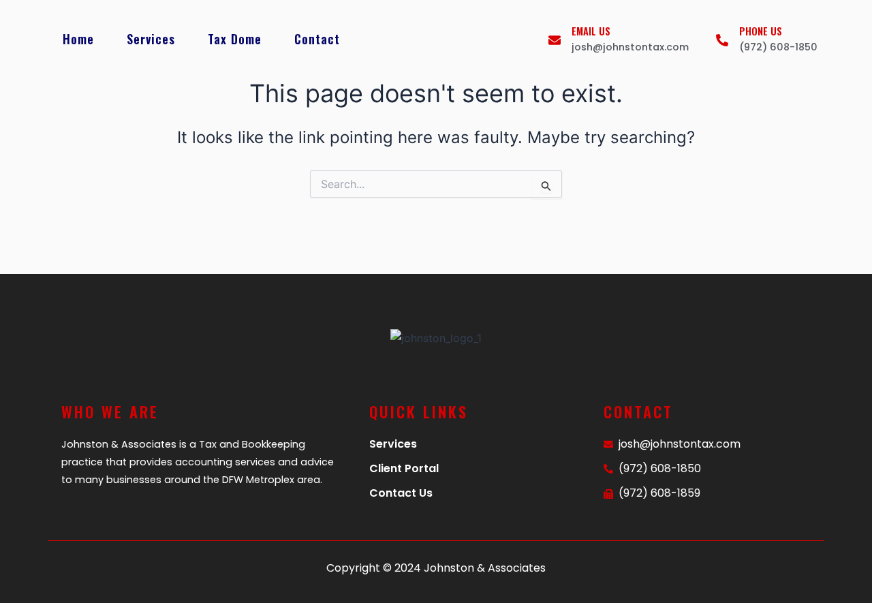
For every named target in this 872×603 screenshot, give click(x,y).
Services (151, 39)
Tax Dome (235, 39)
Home (78, 39)
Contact (317, 39)
